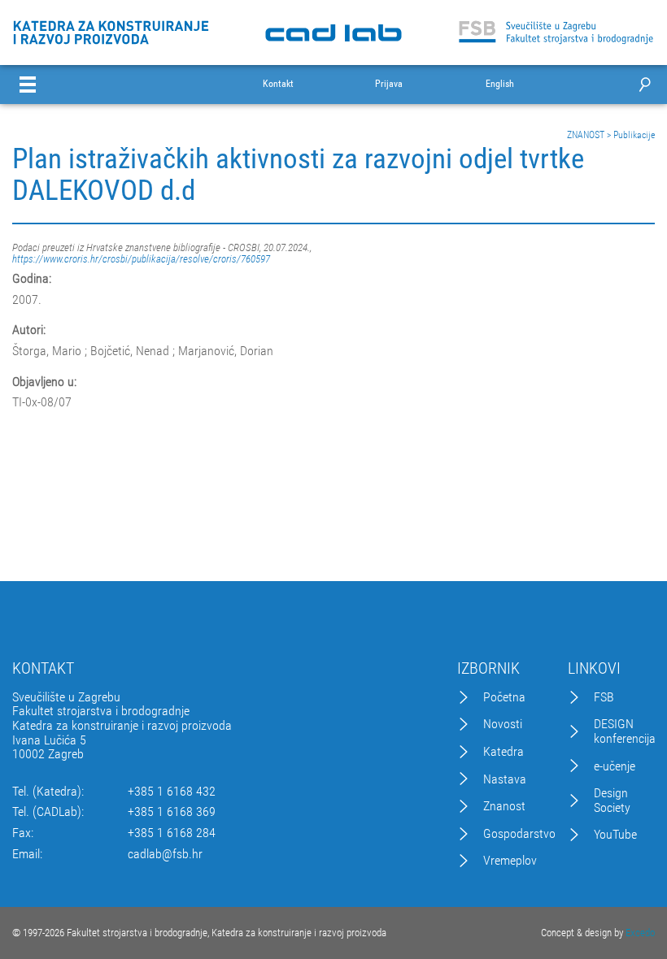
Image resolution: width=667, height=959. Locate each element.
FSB (604, 697)
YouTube (615, 834)
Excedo (640, 932)
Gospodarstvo (519, 834)
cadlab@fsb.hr (165, 854)
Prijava (389, 84)
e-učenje (614, 766)
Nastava (504, 779)
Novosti (502, 724)
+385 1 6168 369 (172, 812)
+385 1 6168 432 (172, 791)
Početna (504, 697)
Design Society (612, 800)
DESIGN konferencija (625, 731)
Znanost (504, 806)
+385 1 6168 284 (172, 833)
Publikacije (634, 135)
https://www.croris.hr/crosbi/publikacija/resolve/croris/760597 (141, 259)
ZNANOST (585, 135)
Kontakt (278, 84)
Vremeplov (510, 860)
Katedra (503, 751)
